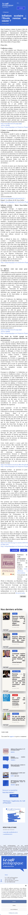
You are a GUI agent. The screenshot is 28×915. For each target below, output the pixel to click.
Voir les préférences (14, 909)
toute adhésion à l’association (22, 571)
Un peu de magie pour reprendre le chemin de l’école (18, 718)
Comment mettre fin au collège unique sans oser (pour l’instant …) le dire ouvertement (18, 658)
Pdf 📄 (23, 550)
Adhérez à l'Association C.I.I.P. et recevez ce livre (18, 750)
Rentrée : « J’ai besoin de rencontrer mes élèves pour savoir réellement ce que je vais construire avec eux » (18, 680)
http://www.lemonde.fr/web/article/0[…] (13, 198)
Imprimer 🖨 (14, 550)
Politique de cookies (13, 912)
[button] (26, 885)
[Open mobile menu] (18, 3)
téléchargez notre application (18, 854)
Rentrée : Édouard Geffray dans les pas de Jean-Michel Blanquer (18, 639)
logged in (11, 736)
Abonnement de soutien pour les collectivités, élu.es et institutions (18, 781)
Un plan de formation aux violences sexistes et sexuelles (18, 701)
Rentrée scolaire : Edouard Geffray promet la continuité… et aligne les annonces (18, 620)
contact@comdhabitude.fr (10, 832)
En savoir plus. (20, 593)
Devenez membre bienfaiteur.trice (18, 757)
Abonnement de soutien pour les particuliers (18, 773)
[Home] (8, 9)
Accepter (14, 901)
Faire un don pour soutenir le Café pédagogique (18, 765)
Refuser (14, 905)
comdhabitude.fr (7, 834)
